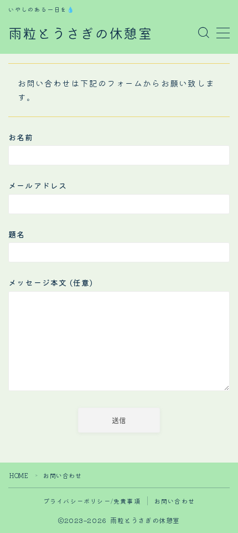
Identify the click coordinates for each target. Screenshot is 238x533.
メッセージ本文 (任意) (50, 282)
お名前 (21, 137)
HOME (18, 475)
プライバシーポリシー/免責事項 (92, 500)
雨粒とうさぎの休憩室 (80, 33)
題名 (16, 234)
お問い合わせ (174, 500)
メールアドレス (37, 185)
